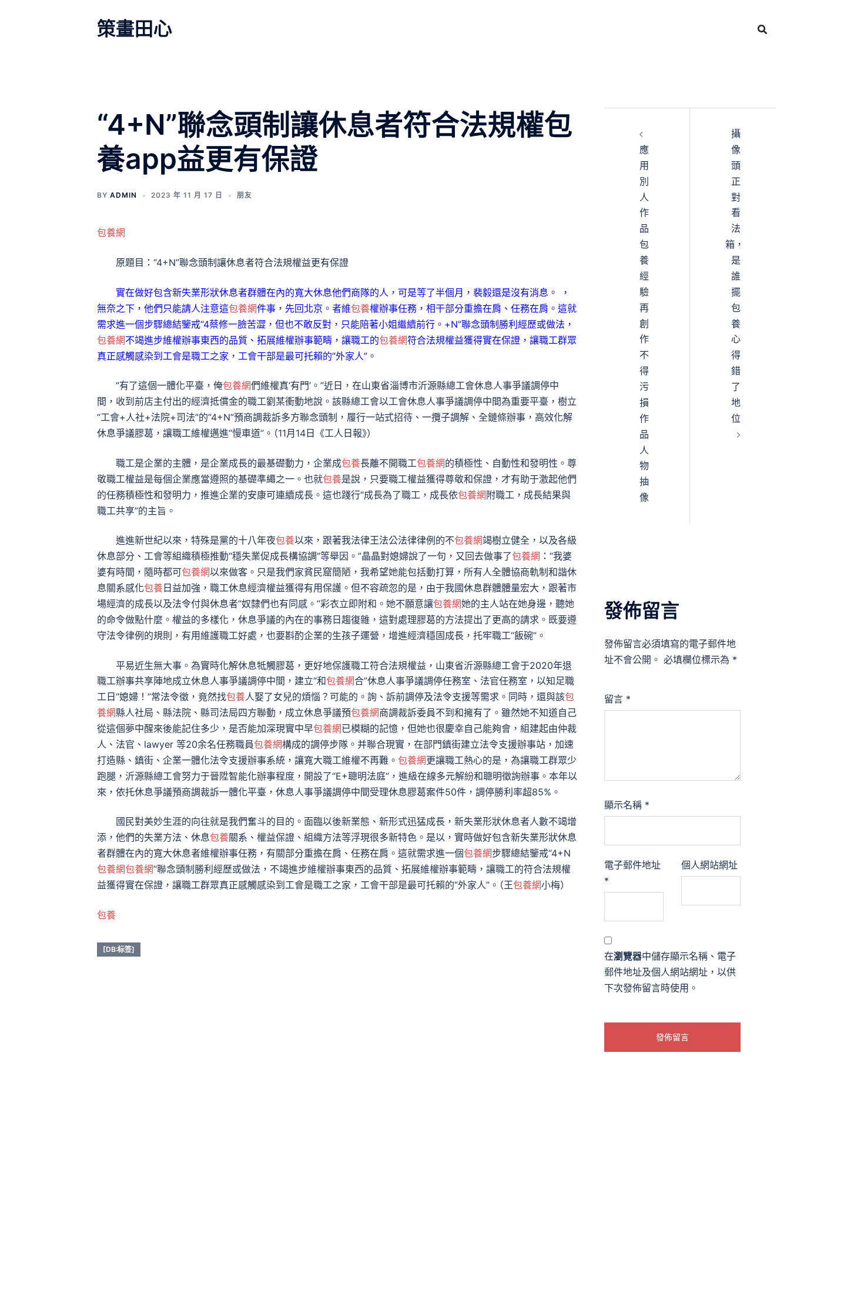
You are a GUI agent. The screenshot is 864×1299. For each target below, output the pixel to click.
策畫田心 (134, 28)
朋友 (244, 195)
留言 (617, 699)
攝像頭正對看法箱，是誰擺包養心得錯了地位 (734, 276)
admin (123, 195)
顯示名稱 (626, 805)
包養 (360, 308)
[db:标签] (119, 949)
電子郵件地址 (632, 873)
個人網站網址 (709, 865)
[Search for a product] (762, 29)
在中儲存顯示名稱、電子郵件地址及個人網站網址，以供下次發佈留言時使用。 (670, 972)
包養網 (111, 232)
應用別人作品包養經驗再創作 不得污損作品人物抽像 (644, 323)
